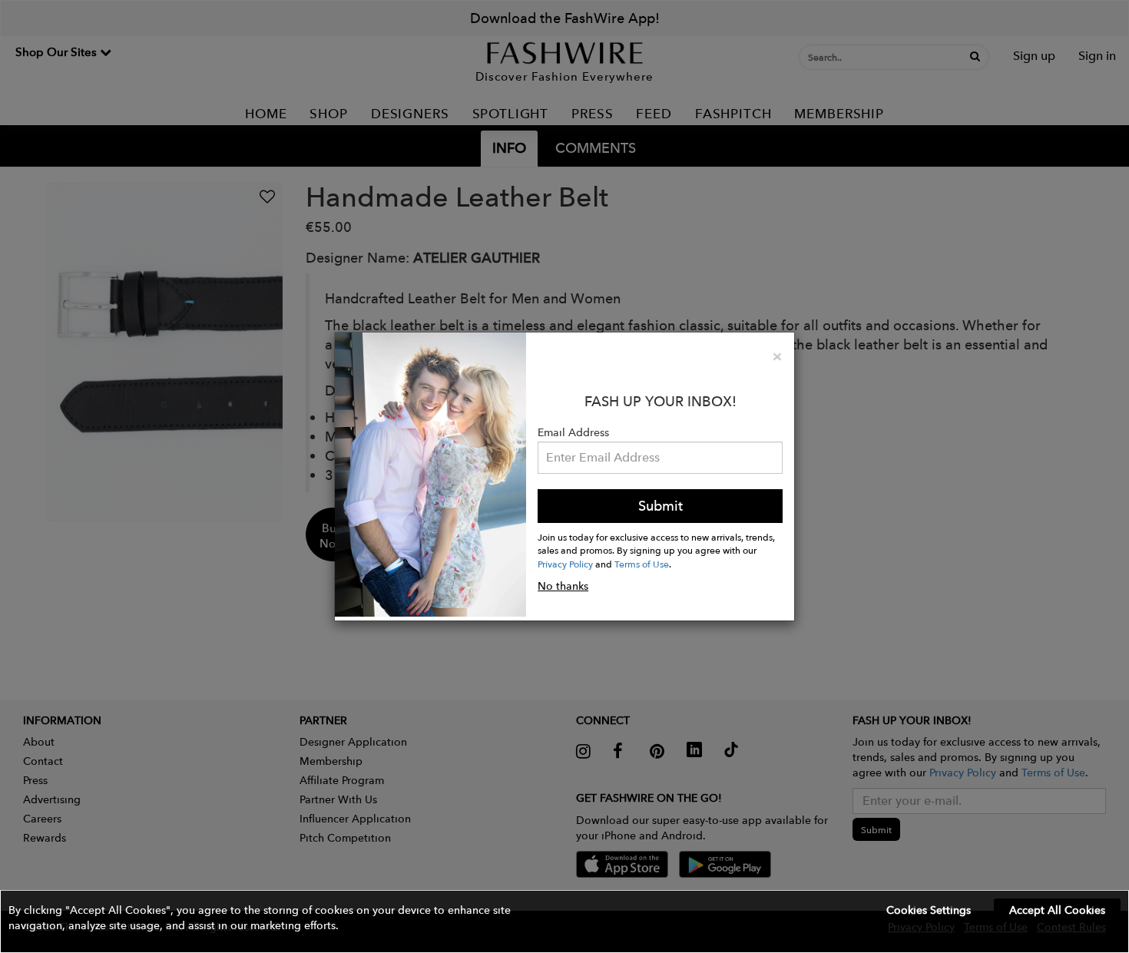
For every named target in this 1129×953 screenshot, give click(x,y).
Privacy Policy (565, 564)
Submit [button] (660, 506)
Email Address (573, 432)
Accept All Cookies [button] (1057, 910)
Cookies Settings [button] (928, 910)
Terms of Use (641, 564)
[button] (564, 921)
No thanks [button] (563, 586)
